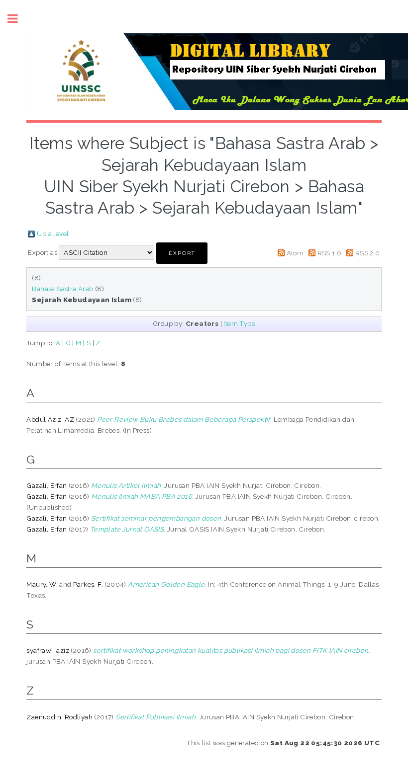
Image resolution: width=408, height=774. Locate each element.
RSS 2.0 (367, 253)
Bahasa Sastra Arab (62, 289)
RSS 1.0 (329, 253)
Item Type (239, 323)
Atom (295, 253)
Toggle (18, 18)
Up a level (53, 233)
